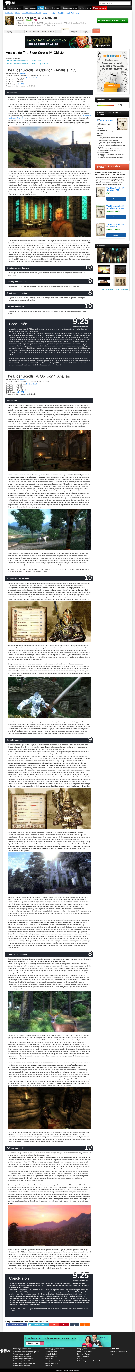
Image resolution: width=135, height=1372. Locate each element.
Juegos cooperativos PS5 (22, 1354)
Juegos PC (49, 1365)
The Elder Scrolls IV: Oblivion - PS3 (28, 61)
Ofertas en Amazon (99, 8)
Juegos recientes (30, 8)
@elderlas (23, 73)
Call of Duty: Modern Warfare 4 (88, 1361)
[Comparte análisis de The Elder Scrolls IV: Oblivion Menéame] (84, 1324)
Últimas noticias (51, 1352)
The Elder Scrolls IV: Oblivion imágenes (114, 289)
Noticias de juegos (85, 8)
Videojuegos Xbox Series (54, 1361)
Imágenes (51, 31)
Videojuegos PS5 (51, 1356)
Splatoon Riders (83, 1356)
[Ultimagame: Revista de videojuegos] (5, 8)
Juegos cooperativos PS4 (22, 1356)
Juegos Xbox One (51, 1363)
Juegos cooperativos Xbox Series (25, 1361)
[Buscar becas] (67, 1341)
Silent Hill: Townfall (84, 1352)
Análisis (40, 8)
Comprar (96, 30)
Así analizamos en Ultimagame (80, 326)
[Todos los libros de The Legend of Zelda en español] (68, 42)
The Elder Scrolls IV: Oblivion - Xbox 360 (115, 207)
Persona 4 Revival (83, 1354)
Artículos (36, 31)
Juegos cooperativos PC (21, 1365)
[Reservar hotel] (112, 72)
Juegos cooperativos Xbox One (24, 1363)
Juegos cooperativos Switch (23, 1359)
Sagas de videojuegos (52, 8)
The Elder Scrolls (31, 78)
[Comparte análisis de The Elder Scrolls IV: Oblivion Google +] (54, 1324)
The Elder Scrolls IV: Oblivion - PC (115, 225)
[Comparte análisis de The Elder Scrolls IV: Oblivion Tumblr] (74, 1324)
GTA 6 (79, 1359)
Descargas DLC (74, 31)
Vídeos (43, 31)
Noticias (28, 31)
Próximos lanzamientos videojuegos (26, 1352)
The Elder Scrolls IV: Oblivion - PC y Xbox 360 (32, 64)
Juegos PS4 (49, 1359)
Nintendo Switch (51, 1354)
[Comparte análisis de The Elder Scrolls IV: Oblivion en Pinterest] (64, 1324)
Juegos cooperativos (15, 8)
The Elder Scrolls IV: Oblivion (9, 31)
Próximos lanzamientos (69, 8)
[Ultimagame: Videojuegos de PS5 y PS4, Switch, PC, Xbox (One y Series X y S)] (10, 3)
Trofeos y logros (86, 31)
